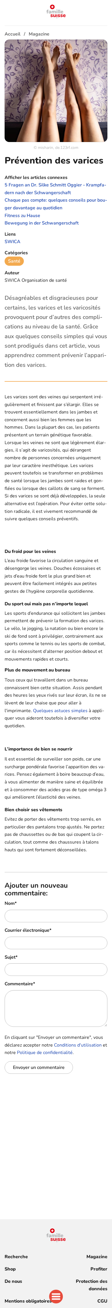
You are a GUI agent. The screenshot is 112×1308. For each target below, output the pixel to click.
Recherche (16, 1257)
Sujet (11, 957)
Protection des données (91, 1285)
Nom (11, 903)
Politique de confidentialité (45, 1052)
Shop (10, 1269)
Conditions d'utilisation (78, 1045)
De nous (13, 1281)
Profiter (98, 1269)
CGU (102, 1301)
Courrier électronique (28, 930)
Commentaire (20, 984)
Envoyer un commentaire (39, 1067)
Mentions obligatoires (28, 1301)
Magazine (96, 1257)
